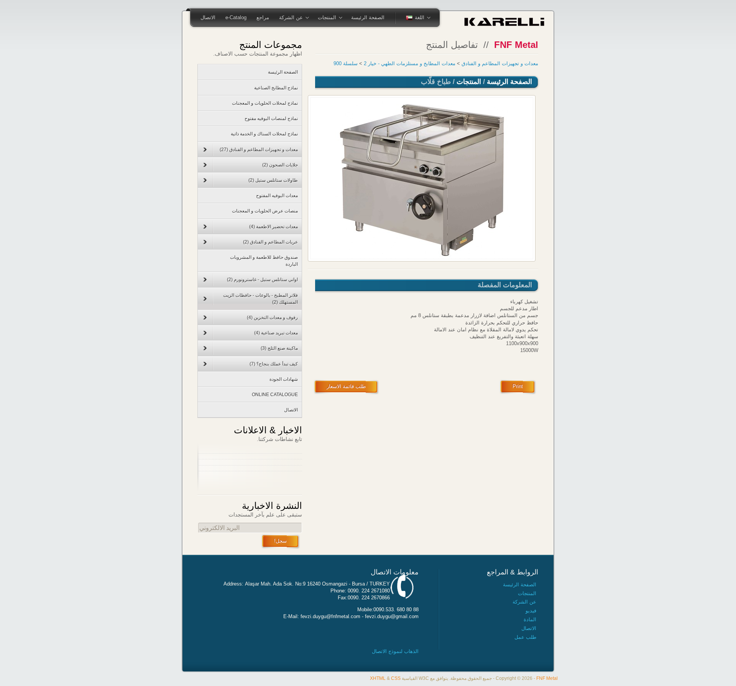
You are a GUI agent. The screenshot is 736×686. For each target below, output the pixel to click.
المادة (530, 619)
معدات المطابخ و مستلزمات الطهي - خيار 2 (409, 63)
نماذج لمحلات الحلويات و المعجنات (265, 103)
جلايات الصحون (280, 165)
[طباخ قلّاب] (422, 178)
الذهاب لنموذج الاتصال (395, 651)
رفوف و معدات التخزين (272, 317)
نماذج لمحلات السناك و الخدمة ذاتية (264, 134)
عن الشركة (296, 18)
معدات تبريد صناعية (276, 333)
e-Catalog (235, 17)
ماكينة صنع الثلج (279, 348)
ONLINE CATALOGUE (275, 394)
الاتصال (207, 17)
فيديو (531, 611)
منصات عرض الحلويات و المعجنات (265, 211)
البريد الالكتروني (219, 528)
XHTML (378, 678)
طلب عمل (525, 637)
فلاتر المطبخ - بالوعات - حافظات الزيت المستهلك (260, 299)
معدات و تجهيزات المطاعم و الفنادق (500, 63)
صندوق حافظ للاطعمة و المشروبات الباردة (264, 261)
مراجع (262, 17)
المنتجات (332, 18)
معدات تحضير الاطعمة (273, 226)
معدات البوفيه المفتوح (277, 195)
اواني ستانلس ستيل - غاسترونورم (262, 279)
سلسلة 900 (346, 63)
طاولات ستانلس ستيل (273, 180)
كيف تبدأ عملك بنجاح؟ (274, 364)
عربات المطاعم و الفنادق (270, 242)
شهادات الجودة (283, 379)
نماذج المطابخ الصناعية (276, 87)
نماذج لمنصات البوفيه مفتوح (271, 118)
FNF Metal (547, 678)
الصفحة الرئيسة (367, 17)
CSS (396, 678)
